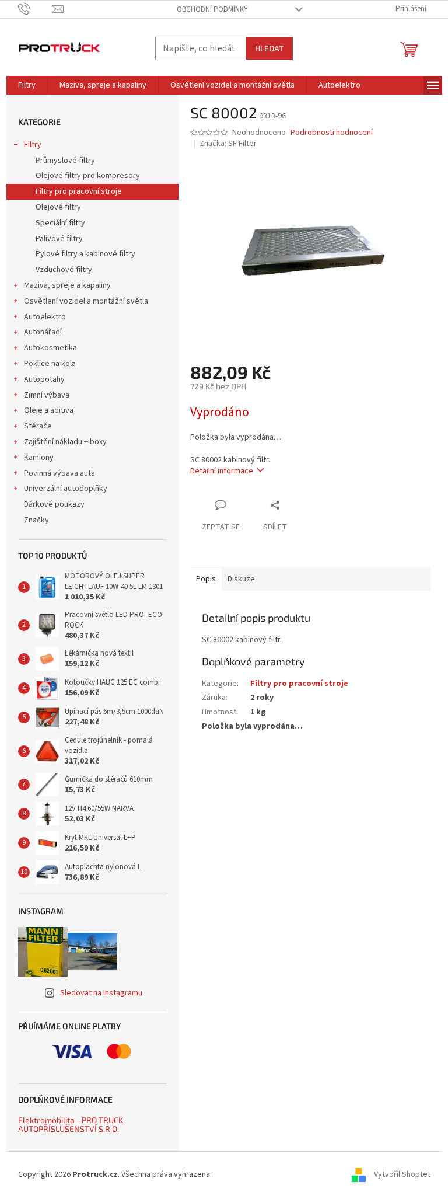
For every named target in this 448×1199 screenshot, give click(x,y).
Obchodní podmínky (212, 9)
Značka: (228, 143)
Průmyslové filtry (65, 160)
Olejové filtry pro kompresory (88, 176)
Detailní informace (221, 471)
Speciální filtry (60, 223)
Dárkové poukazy (54, 504)
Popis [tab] (206, 579)
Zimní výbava (46, 395)
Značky (36, 520)
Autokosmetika (50, 348)
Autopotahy (44, 379)
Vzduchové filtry (64, 270)
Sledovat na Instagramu (101, 993)
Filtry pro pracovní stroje (79, 191)
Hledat (269, 48)
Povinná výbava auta (59, 473)
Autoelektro (45, 317)
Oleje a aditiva (49, 410)
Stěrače (38, 426)
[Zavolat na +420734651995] (35, 9)
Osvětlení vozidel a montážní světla (86, 301)
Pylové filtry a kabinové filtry (85, 254)
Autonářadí (43, 332)
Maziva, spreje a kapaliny (67, 285)
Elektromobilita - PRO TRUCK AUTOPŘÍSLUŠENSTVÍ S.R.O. (70, 1125)
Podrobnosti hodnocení (331, 132)
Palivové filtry (59, 239)
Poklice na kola (50, 364)
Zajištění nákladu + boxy (65, 442)
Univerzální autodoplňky (65, 488)
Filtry (32, 145)
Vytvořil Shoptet (402, 1174)
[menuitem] (26, 85)
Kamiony (39, 457)
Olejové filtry (58, 207)
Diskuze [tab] (241, 579)
